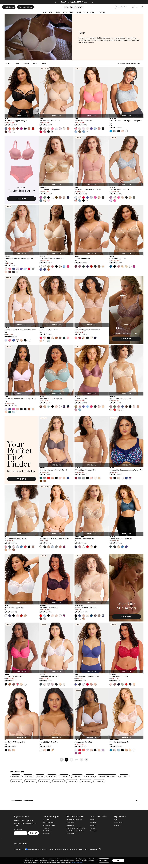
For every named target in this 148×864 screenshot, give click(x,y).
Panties (58, 12)
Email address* (18, 829)
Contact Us (46, 828)
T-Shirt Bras (99, 781)
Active (78, 12)
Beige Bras (51, 776)
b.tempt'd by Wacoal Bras (107, 776)
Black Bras (15, 776)
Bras (50, 12)
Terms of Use (73, 849)
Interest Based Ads (62, 849)
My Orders (117, 825)
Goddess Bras (30, 781)
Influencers (93, 831)
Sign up (33, 833)
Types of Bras (70, 825)
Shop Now (22, 199)
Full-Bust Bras (85, 781)
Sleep (71, 12)
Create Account (118, 822)
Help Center (46, 819)
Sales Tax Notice (83, 849)
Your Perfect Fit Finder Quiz (74, 819)
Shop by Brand (47, 833)
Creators (92, 828)
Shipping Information (48, 822)
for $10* (74, 2)
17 (81, 760)
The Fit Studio (70, 822)
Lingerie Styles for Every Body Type (76, 828)
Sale (45, 12)
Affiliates (92, 825)
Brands (102, 12)
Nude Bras (40, 776)
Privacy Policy (52, 849)
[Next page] (86, 760)
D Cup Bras (64, 776)
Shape (85, 12)
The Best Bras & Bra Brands (21, 801)
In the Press (93, 822)
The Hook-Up (70, 833)
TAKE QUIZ (21, 479)
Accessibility (93, 849)
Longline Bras (44, 781)
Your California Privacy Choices (37, 849)
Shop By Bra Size (9, 7)
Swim (65, 12)
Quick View (21, 116)
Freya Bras (123, 776)
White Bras (28, 776)
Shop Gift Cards (47, 831)
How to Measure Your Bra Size (75, 831)
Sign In (116, 819)
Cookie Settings (104, 860)
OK (118, 860)
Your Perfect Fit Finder (25, 7)
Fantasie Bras (16, 781)
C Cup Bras (90, 776)
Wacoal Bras (72, 781)
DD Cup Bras (77, 776)
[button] (143, 7)
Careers (92, 819)
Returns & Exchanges (49, 825)
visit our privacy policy (76, 862)
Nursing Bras (58, 781)
